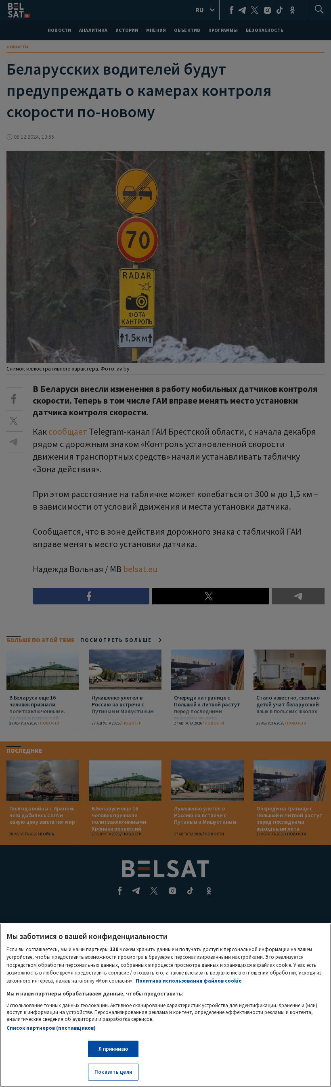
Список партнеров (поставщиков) (51, 1028)
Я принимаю (113, 1048)
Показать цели (113, 1071)
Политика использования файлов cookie (189, 980)
